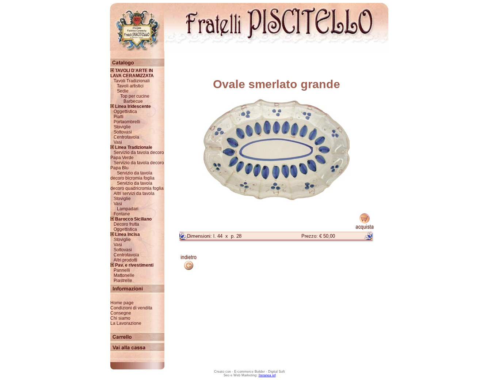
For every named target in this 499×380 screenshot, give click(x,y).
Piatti (118, 116)
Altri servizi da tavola (134, 193)
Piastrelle (123, 280)
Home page (122, 302)
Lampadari (127, 208)
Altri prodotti (125, 260)
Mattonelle (124, 275)
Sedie (123, 91)
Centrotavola (126, 137)
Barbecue (133, 101)
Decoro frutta (126, 224)
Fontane (122, 214)
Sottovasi (123, 132)
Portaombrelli (127, 121)
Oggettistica (125, 111)
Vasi (118, 142)
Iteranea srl (267, 375)
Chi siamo (120, 318)
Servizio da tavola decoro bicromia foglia (132, 175)
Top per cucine (134, 96)
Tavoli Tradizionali (132, 80)
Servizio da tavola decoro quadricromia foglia (137, 186)
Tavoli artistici (130, 86)
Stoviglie (122, 126)
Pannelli (122, 270)
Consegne (120, 313)
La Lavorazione (125, 323)
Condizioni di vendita (131, 308)
